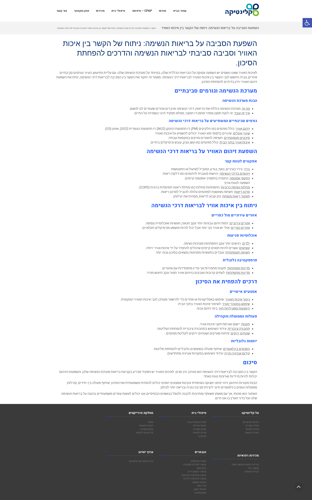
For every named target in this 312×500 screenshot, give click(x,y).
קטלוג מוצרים (252, 425)
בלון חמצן (201, 468)
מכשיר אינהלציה (198, 461)
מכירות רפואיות (251, 464)
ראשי (153, 28)
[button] (307, 22)
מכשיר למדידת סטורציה (194, 464)
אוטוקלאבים (200, 492)
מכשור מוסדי (237, 464)
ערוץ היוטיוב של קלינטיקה (141, 461)
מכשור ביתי (253, 468)
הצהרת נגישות (252, 432)
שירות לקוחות (252, 429)
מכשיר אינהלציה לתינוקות (193, 475)
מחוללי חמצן (200, 489)
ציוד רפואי (201, 485)
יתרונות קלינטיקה (250, 422)
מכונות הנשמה (199, 482)
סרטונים (202, 436)
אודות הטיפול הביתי (196, 422)
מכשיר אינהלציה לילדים (194, 478)
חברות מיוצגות (252, 471)
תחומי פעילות (199, 425)
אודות (150, 422)
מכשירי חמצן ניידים (197, 471)
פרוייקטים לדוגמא (144, 432)
